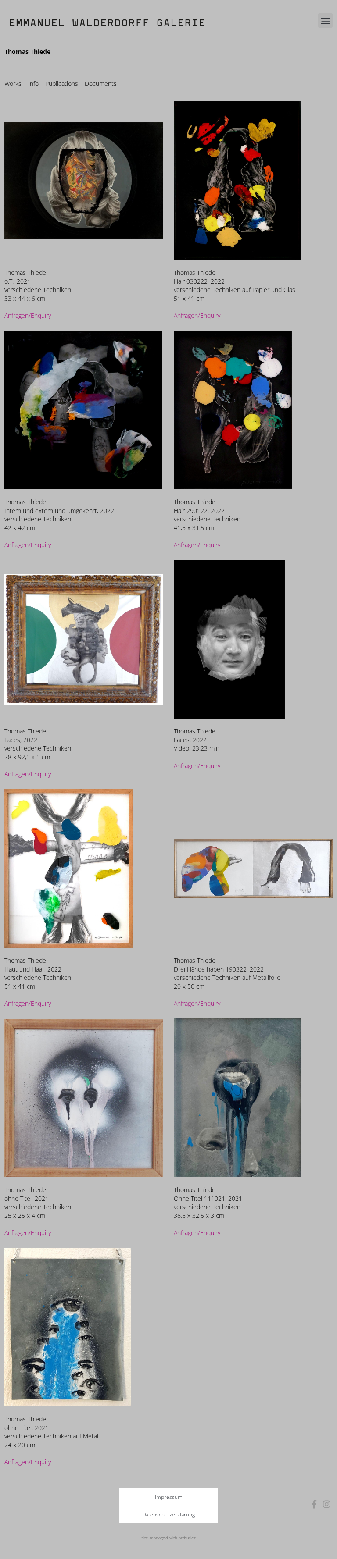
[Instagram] (327, 1504)
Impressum (169, 1497)
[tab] (13, 83)
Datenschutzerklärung (168, 1514)
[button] (325, 20)
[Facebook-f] (314, 1504)
